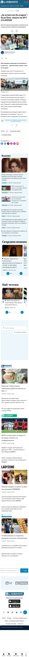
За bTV (4, 618)
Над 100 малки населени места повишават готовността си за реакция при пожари (18, 199)
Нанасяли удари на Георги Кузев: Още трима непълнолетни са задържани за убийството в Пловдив (13, 302)
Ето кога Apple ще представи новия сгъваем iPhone (12, 410)
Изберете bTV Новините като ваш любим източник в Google (15, 120)
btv (7, 131)
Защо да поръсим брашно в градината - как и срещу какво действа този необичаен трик (14, 509)
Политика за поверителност (20, 618)
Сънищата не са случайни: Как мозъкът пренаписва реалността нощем (14, 546)
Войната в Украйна (14, 5)
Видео (21, 5)
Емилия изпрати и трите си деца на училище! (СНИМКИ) (14, 488)
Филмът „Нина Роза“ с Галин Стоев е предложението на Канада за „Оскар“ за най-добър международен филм (12, 263)
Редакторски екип (10, 52)
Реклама (9, 618)
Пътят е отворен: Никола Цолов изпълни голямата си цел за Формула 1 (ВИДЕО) (14, 460)
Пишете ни (20, 623)
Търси (25, 570)
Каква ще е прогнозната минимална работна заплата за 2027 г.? (13, 388)
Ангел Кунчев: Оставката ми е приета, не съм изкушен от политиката (14, 232)
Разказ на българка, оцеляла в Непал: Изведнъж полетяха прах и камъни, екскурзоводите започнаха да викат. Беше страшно (14, 177)
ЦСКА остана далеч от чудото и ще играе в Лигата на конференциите (19, 188)
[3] (27, 2)
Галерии (17, 10)
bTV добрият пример (6, 134)
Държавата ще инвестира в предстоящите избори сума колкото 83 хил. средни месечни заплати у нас (14, 400)
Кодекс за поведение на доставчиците (14, 620)
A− (2, 58)
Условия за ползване (11, 623)
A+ (6, 58)
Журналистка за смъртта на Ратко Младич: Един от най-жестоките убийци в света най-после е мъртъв (14, 211)
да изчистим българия (15, 131)
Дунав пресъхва (5, 5)
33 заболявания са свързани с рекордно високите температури (14, 536)
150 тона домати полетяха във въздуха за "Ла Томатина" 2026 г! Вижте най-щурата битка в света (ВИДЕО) (13, 499)
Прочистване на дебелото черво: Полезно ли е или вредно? (11, 555)
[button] (7, 273)
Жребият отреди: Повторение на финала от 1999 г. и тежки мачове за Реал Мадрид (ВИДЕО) (12, 450)
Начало (12, 10)
